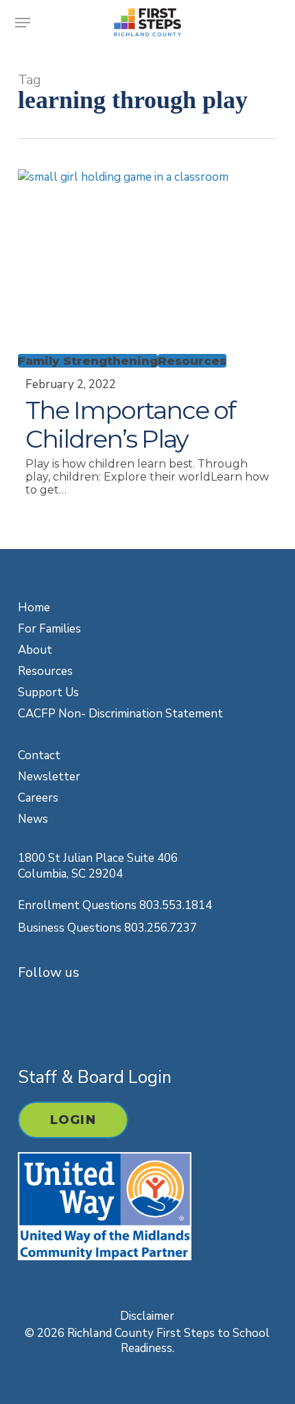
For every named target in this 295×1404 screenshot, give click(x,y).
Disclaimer (147, 1316)
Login (73, 1119)
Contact (39, 755)
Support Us (48, 692)
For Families (49, 629)
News (33, 819)
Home (34, 607)
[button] (22, 22)
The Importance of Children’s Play (130, 424)
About (35, 650)
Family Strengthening (88, 361)
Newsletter (49, 776)
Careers (38, 798)
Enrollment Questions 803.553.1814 (115, 905)
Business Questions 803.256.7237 (107, 928)
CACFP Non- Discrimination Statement (120, 714)
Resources (192, 361)
